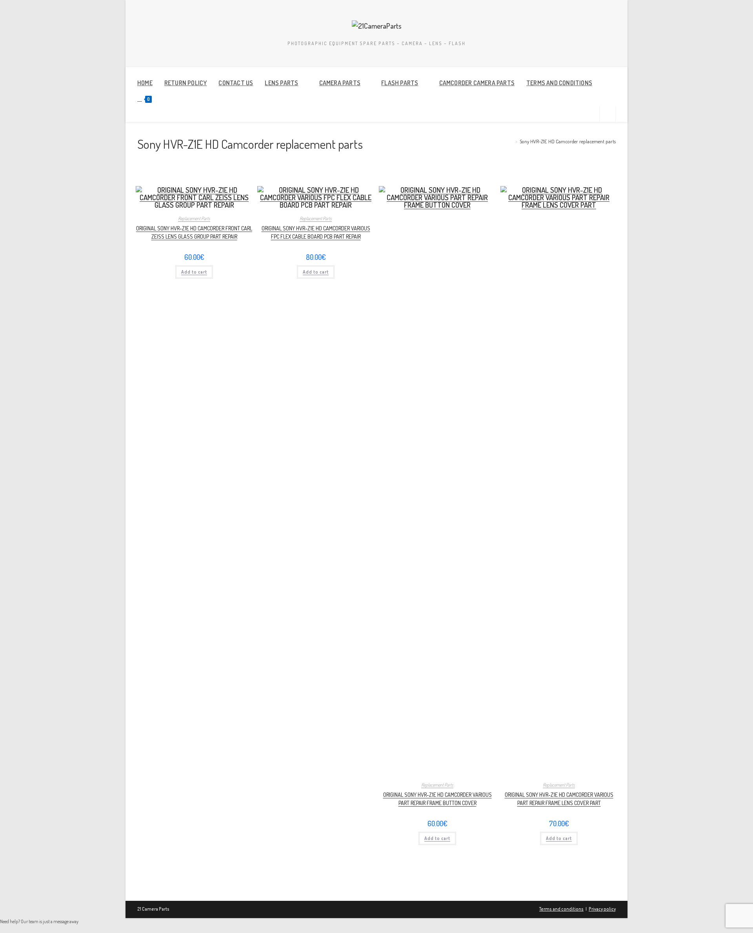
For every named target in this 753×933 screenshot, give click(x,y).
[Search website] (607, 115)
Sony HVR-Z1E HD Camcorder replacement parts (568, 141)
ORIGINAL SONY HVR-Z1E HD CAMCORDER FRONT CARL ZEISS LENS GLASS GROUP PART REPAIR (194, 232)
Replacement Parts (194, 218)
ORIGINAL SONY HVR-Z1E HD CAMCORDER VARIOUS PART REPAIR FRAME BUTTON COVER (437, 798)
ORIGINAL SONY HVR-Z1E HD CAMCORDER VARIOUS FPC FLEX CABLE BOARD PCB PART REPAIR (316, 232)
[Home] (511, 141)
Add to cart (194, 272)
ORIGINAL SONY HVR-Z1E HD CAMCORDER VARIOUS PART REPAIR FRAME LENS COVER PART (559, 798)
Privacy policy (602, 909)
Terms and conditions (561, 909)
